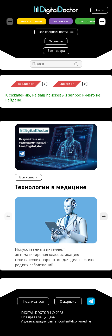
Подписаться (33, 301)
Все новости (28, 177)
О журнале (68, 301)
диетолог (67, 84)
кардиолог (26, 84)
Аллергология (31, 21)
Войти (99, 10)
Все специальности (53, 32)
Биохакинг (61, 21)
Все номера (56, 51)
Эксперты (56, 41)
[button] (102, 21)
